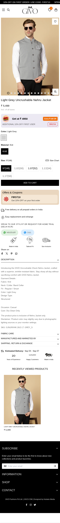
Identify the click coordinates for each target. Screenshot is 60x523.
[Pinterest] (11, 253)
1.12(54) (46, 168)
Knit (5, 151)
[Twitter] (7, 253)
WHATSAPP (11, 233)
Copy (52, 124)
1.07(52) (32, 168)
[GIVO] (30, 10)
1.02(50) (19, 168)
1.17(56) (7, 176)
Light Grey (4, 137)
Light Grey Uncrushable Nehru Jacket (19, 426)
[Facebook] (2, 253)
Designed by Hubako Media (44, 499)
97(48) (6, 168)
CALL (29, 233)
